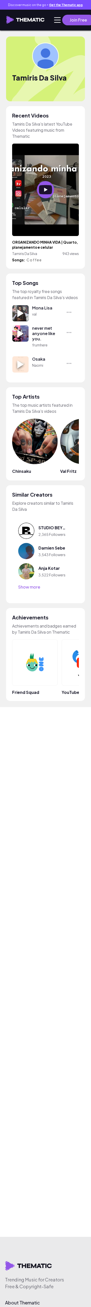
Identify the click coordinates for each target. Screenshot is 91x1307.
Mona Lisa (42, 307)
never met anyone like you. (43, 333)
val (34, 314)
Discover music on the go (45, 5)
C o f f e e (34, 260)
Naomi (37, 365)
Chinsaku (21, 471)
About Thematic (22, 1302)
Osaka (38, 359)
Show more (29, 587)
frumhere (40, 345)
